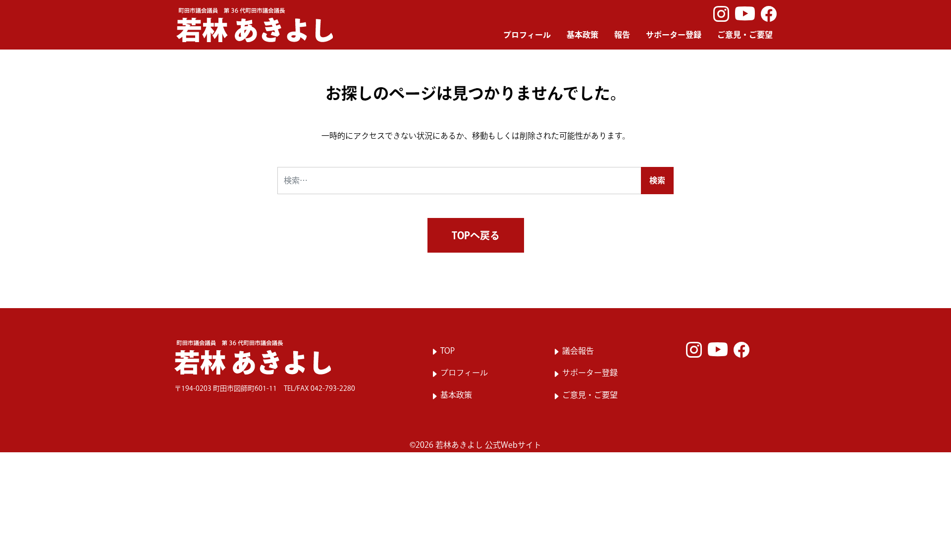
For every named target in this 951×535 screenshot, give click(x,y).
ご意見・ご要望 (745, 35)
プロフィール (527, 35)
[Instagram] (721, 14)
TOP (447, 351)
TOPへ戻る (476, 235)
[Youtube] (745, 14)
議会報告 (578, 351)
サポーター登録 (673, 35)
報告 (622, 35)
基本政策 (582, 35)
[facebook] (769, 14)
